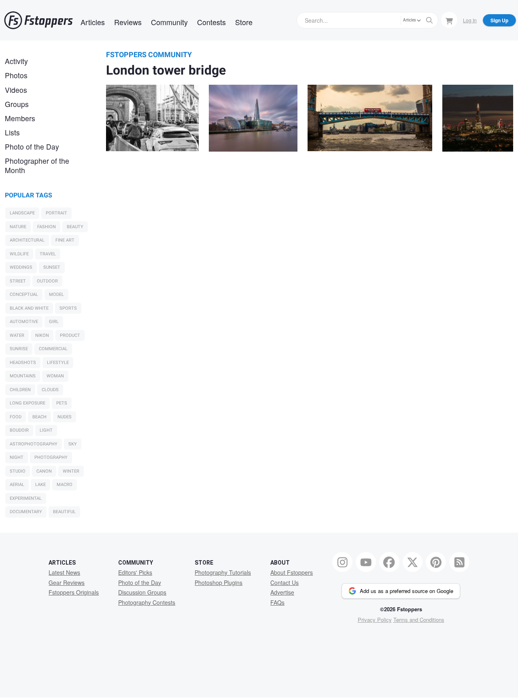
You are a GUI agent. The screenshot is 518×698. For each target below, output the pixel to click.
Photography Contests (146, 602)
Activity (16, 61)
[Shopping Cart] (449, 20)
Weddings (21, 267)
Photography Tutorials (223, 572)
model (56, 294)
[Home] (38, 20)
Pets (61, 403)
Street (18, 281)
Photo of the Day (32, 146)
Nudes (64, 416)
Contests (211, 22)
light (46, 430)
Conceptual (24, 294)
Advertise (282, 592)
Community (169, 22)
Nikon (42, 335)
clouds (50, 389)
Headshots (23, 362)
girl (54, 321)
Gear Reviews (67, 582)
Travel (48, 254)
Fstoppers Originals (74, 592)
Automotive (24, 321)
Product (70, 335)
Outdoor (47, 281)
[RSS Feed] (459, 562)
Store (244, 22)
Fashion (46, 226)
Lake (40, 484)
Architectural (27, 240)
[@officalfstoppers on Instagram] (342, 562)
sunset (51, 267)
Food (15, 416)
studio (17, 471)
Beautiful (64, 511)
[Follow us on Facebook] (389, 562)
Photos (16, 75)
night (16, 457)
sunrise (19, 348)
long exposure (27, 403)
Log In (470, 20)
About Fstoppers (291, 572)
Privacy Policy (375, 619)
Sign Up (499, 20)
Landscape (22, 213)
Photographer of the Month (37, 165)
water (17, 335)
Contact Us (284, 582)
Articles (93, 22)
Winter (71, 471)
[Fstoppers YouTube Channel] (366, 562)
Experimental (26, 498)
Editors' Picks (135, 572)
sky (72, 444)
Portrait (56, 213)
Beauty (75, 226)
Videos (16, 90)
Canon (44, 471)
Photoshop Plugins (218, 582)
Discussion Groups (142, 592)
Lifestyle (58, 362)
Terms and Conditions (418, 619)
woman (55, 376)
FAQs (277, 602)
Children (20, 389)
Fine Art (64, 240)
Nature (18, 226)
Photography (51, 457)
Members (20, 118)
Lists (12, 132)
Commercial (53, 348)
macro (64, 484)
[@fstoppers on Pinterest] (436, 562)
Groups (17, 104)
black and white (29, 308)
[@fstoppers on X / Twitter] (413, 562)
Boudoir (19, 430)
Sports (68, 308)
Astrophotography (33, 444)
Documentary (26, 511)
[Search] (429, 20)
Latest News (64, 572)
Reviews (128, 22)
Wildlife (19, 254)
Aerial (17, 484)
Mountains (23, 376)
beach (39, 416)
